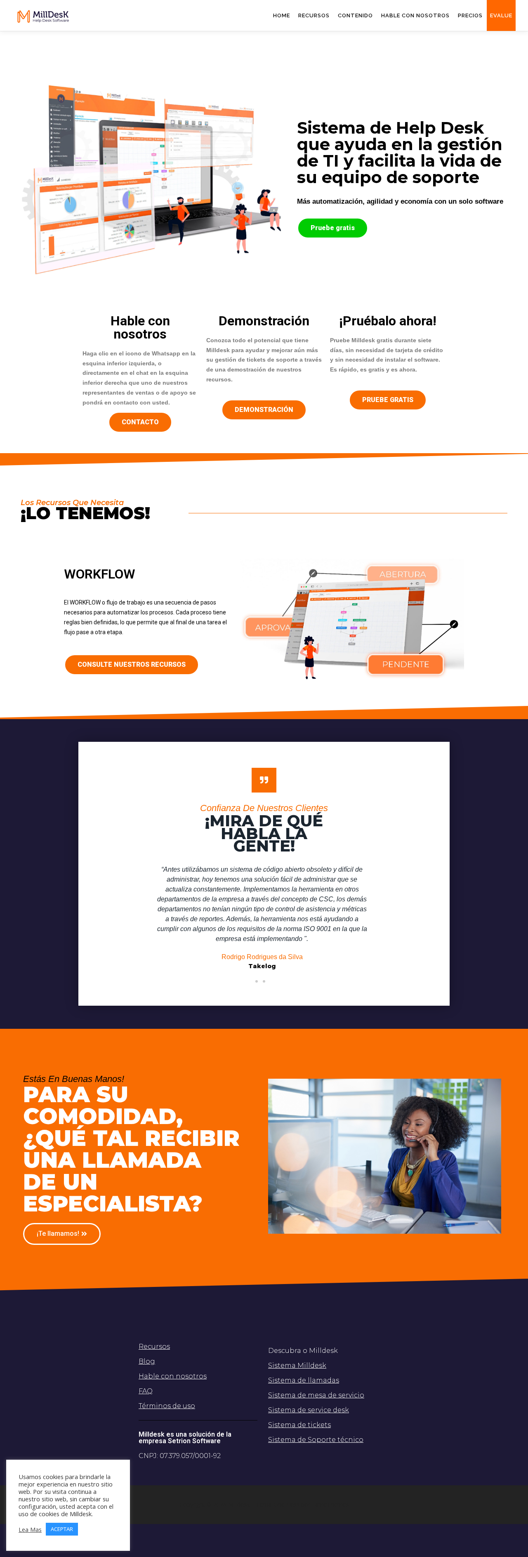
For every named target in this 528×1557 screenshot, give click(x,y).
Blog (147, 1361)
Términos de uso (167, 1406)
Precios (470, 15)
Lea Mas (30, 1529)
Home (281, 15)
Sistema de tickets (299, 1425)
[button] (332, 228)
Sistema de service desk (308, 1410)
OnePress (286, 1504)
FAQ (146, 1391)
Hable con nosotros (173, 1376)
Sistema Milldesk (297, 1365)
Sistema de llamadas (303, 1380)
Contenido (355, 15)
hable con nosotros (415, 15)
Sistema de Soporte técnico (315, 1440)
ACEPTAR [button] (62, 1529)
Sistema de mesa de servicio (316, 1395)
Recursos (314, 15)
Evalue (501, 15)
